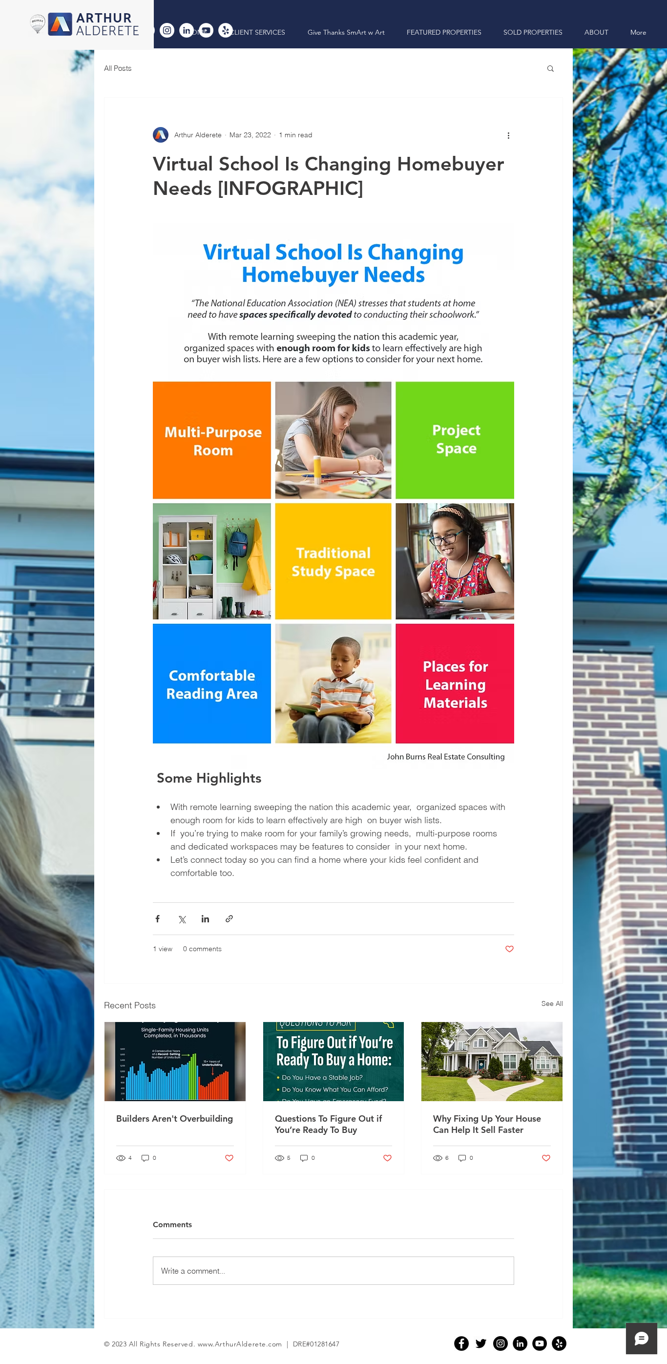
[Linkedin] (520, 1343)
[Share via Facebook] (157, 918)
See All (552, 1003)
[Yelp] (559, 1343)
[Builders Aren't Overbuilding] (175, 1061)
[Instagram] (167, 30)
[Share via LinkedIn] (205, 918)
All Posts (118, 68)
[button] (550, 68)
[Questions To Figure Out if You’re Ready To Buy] (333, 1061)
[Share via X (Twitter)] (181, 918)
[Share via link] (229, 918)
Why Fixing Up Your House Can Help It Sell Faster (487, 1124)
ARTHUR (104, 19)
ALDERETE (108, 32)
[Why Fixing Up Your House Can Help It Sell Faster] (492, 1061)
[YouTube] (539, 1343)
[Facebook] (461, 1343)
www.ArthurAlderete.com (240, 1344)
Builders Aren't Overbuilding (174, 1118)
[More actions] (508, 135)
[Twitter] (481, 1343)
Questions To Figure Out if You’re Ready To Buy (328, 1124)
